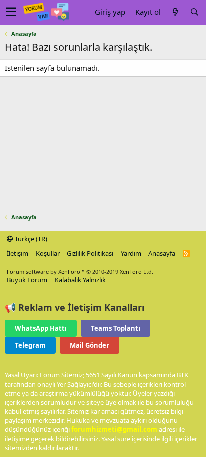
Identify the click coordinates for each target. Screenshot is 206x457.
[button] (11, 12)
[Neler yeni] (175, 12)
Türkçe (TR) (31, 238)
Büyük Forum (27, 279)
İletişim (17, 253)
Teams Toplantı (115, 328)
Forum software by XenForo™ (80, 271)
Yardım (131, 253)
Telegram (30, 345)
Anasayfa (162, 253)
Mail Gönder (90, 345)
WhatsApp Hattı (41, 328)
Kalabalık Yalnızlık (80, 279)
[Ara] (194, 12)
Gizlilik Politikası (90, 253)
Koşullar (48, 253)
